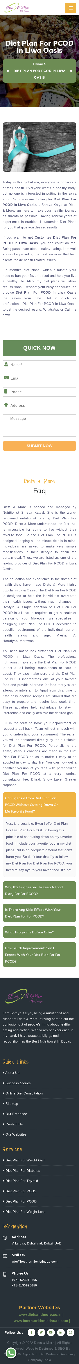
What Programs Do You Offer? (29, 932)
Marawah (27, 641)
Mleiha (61, 635)
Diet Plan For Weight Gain (25, 1160)
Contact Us (14, 1124)
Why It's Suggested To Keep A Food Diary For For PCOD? (34, 890)
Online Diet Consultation (24, 1093)
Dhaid (35, 779)
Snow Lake (52, 779)
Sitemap (11, 1104)
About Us (12, 1073)
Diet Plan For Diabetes (22, 1170)
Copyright (14, 1343)
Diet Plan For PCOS (20, 1191)
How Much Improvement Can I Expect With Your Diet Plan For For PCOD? (32, 954)
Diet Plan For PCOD (21, 1201)
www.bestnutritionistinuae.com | (42, 1321)
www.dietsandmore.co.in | (41, 1315)
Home (38, 64)
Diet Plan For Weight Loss (25, 1212)
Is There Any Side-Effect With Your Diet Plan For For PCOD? (33, 912)
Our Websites (16, 1134)
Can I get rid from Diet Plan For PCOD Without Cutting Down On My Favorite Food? (31, 804)
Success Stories (18, 1083)
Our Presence (16, 1114)
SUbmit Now (39, 446)
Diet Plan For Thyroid (21, 1181)
